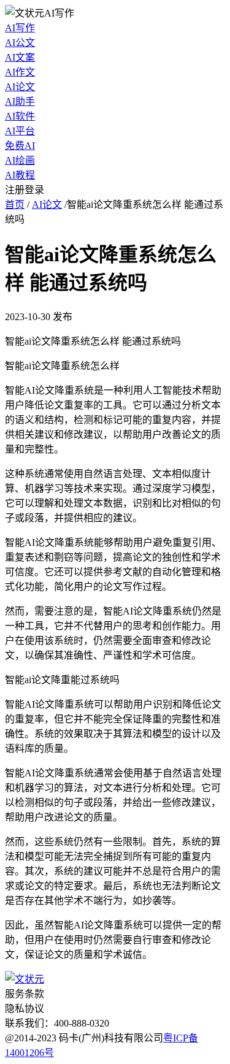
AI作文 (20, 72)
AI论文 (20, 87)
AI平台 (20, 131)
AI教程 (20, 175)
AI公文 (20, 42)
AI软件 (20, 116)
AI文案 (20, 57)
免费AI (20, 145)
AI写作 (20, 28)
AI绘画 (20, 160)
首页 (15, 204)
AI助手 (20, 101)
